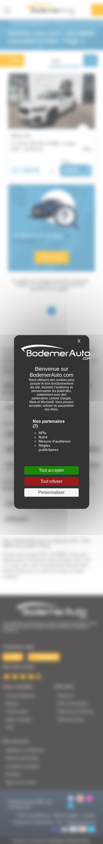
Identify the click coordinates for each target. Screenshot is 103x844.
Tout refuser (51, 481)
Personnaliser (51, 492)
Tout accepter (51, 470)
